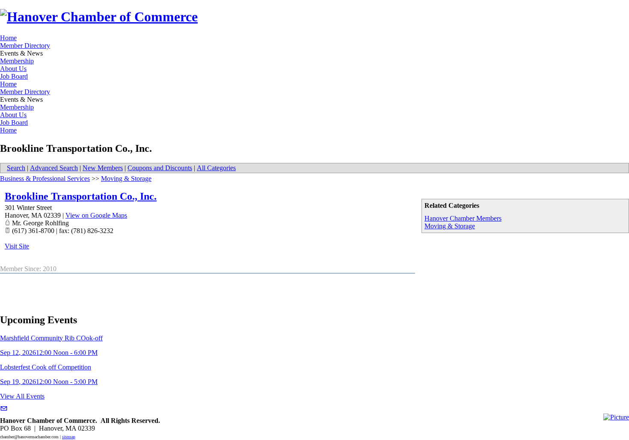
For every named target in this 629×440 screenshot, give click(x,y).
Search (16, 167)
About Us (13, 68)
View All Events (22, 396)
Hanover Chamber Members (462, 218)
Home (8, 37)
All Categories (216, 167)
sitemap (68, 436)
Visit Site (17, 246)
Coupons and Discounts (160, 167)
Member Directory (25, 45)
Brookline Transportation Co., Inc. (81, 196)
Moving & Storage (449, 226)
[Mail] (3, 408)
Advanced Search (54, 167)
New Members (103, 167)
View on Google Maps (96, 215)
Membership (17, 61)
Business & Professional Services (45, 178)
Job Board (14, 76)
